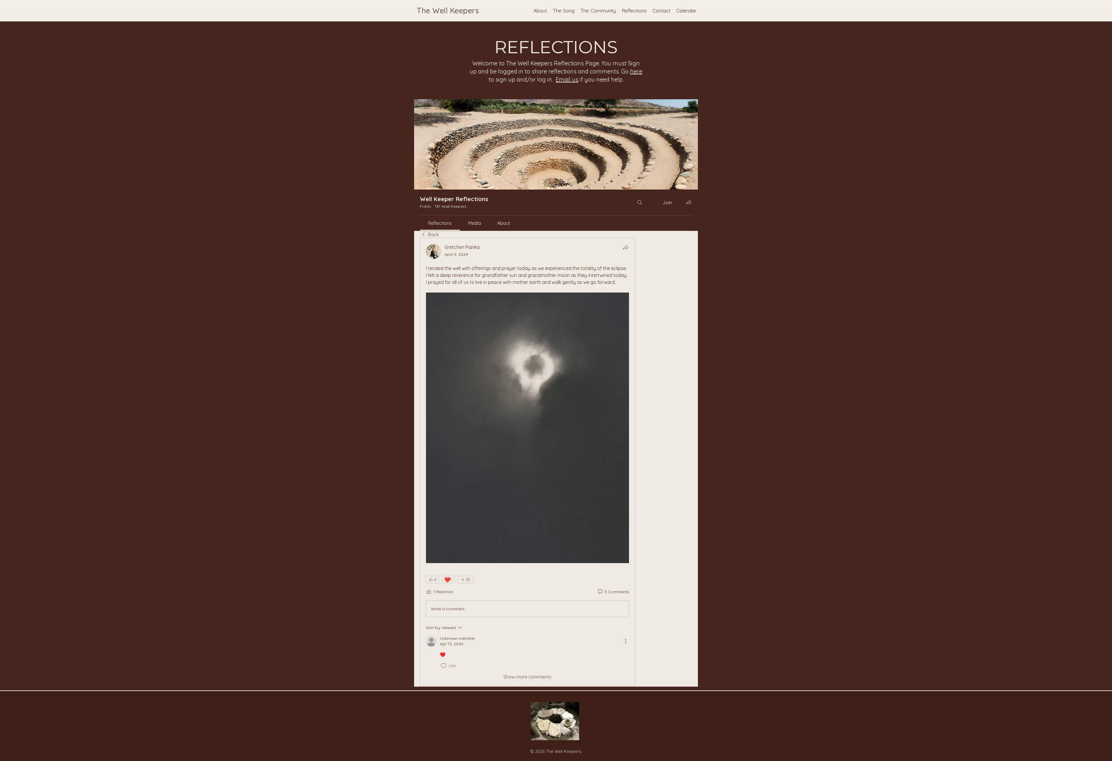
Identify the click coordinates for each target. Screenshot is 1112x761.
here (636, 71)
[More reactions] (465, 579)
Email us (567, 79)
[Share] (625, 247)
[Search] (639, 202)
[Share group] (688, 202)
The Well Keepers (448, 10)
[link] (440, 223)
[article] (527, 462)
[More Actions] (625, 641)
